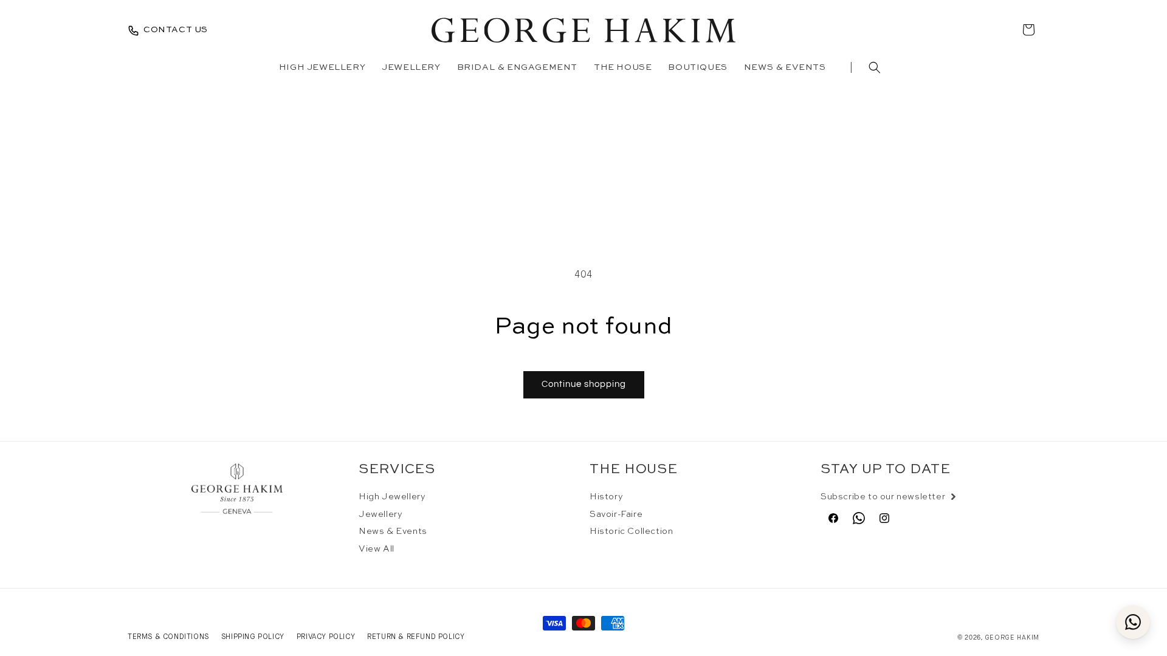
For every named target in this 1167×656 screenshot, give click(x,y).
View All (376, 549)
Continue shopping (584, 384)
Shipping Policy (252, 636)
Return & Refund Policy (415, 636)
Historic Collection (631, 531)
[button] (874, 67)
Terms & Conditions (168, 636)
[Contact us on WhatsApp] (1133, 622)
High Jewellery (392, 497)
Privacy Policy (326, 636)
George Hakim (1012, 637)
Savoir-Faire (616, 514)
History (606, 497)
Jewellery (380, 514)
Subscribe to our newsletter (883, 497)
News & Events (393, 531)
